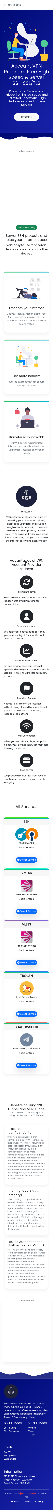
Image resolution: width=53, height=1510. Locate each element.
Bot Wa (8, 1452)
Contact (14, 1501)
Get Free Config (26, 227)
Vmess (32, 1427)
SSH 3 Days (10, 1427)
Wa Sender (10, 1459)
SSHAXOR (14, 5)
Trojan (31, 1434)
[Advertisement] (26, 187)
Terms (27, 1501)
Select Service (28, 859)
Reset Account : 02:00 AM (18, 1479)
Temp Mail (10, 1455)
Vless (31, 1431)
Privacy (39, 1501)
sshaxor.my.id (29, 1493)
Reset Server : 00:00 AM (17, 1483)
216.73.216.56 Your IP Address (19, 1476)
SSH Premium (11, 1431)
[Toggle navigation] (45, 5)
